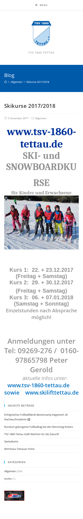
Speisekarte (11, 441)
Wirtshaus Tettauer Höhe (19, 449)
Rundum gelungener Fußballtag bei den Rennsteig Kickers (38, 427)
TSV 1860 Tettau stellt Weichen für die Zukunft (31, 434)
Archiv (8, 478)
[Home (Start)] (5, 82)
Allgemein (40, 118)
